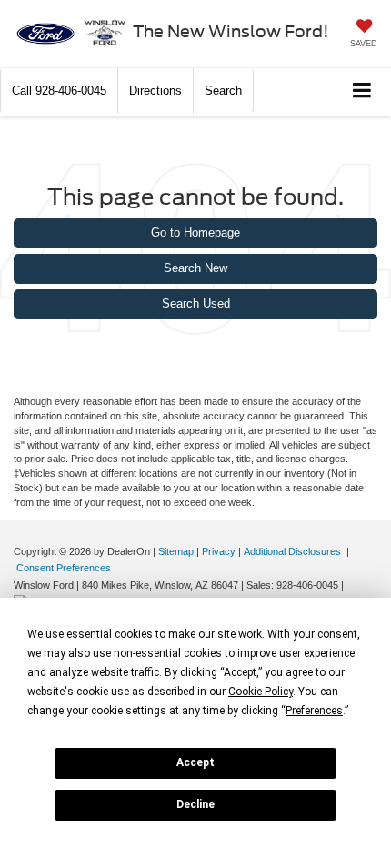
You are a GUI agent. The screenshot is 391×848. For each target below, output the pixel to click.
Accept (195, 762)
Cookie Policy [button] (260, 691)
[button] (59, 90)
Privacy (219, 551)
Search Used (196, 303)
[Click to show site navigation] (362, 91)
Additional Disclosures (294, 551)
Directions (155, 90)
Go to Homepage (195, 232)
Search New (195, 268)
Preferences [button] (314, 710)
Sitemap (176, 551)
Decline (195, 804)
